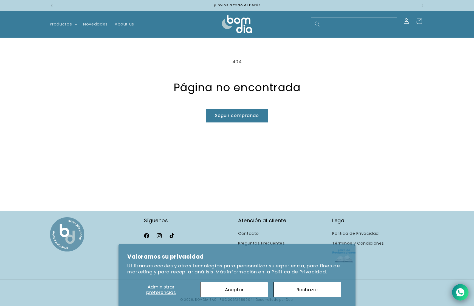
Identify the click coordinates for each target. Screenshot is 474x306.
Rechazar (307, 289)
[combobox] (354, 24)
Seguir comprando (237, 115)
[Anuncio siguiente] (422, 5)
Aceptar (234, 289)
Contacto (248, 233)
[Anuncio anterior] (52, 5)
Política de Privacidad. (299, 271)
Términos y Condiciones (358, 243)
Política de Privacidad (355, 233)
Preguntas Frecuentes (261, 243)
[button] (63, 24)
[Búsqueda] (317, 24)
